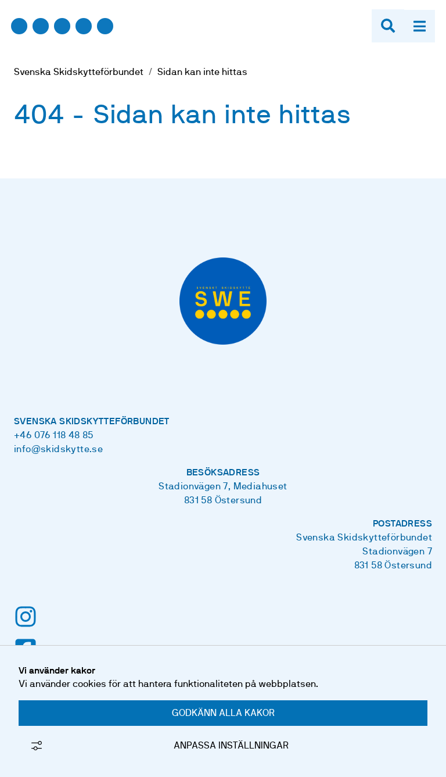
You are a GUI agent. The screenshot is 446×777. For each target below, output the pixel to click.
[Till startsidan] (62, 37)
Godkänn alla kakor (223, 713)
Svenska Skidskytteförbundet (78, 72)
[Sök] (388, 25)
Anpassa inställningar (231, 745)
